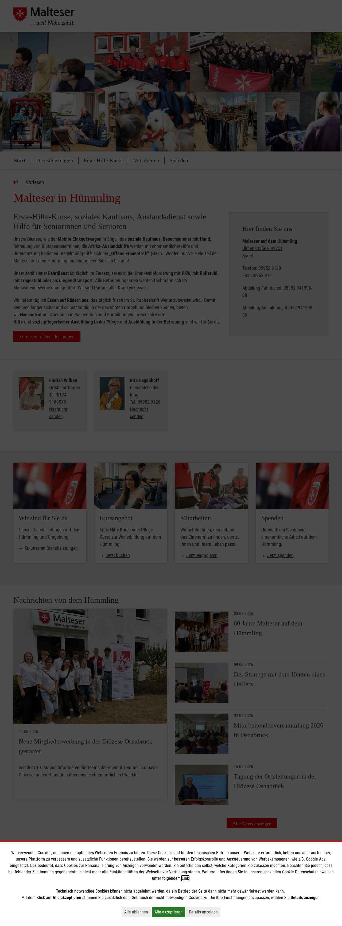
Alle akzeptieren (169, 912)
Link (185, 878)
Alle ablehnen (137, 912)
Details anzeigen (204, 912)
